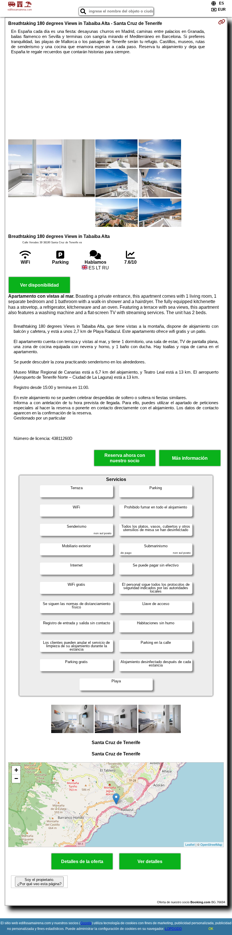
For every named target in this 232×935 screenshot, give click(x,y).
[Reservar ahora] (221, 21)
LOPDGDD (173, 929)
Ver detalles (150, 861)
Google (86, 923)
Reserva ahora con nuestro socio (124, 458)
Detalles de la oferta (82, 861)
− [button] (16, 778)
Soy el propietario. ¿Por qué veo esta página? (39, 882)
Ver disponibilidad (39, 285)
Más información (190, 458)
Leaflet (190, 844)
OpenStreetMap (211, 844)
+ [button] (16, 770)
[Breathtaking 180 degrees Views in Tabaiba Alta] (51, 168)
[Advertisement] (116, 97)
